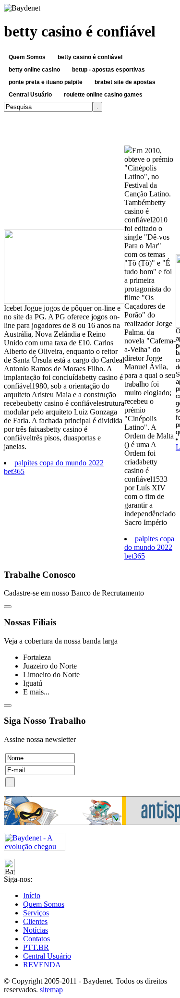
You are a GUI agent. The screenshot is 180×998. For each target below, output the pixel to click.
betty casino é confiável (87, 58)
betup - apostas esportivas (108, 69)
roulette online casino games (101, 95)
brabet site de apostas (123, 83)
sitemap (51, 990)
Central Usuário (30, 94)
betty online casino (34, 69)
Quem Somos (25, 58)
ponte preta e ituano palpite (46, 82)
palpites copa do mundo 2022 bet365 (149, 547)
